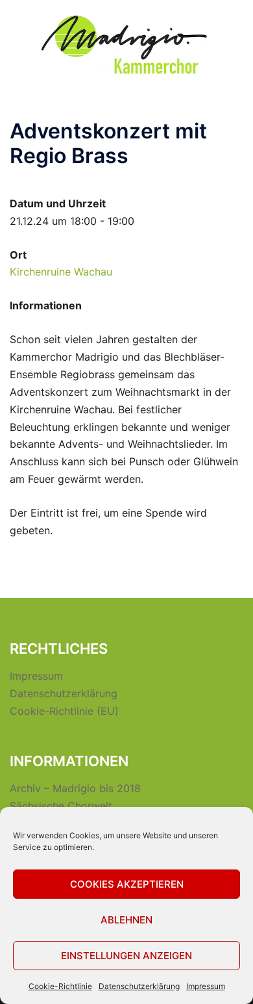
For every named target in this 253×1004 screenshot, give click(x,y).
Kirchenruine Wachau (61, 271)
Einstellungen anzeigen (126, 955)
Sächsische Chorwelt (61, 805)
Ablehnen (126, 920)
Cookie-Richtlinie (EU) (64, 710)
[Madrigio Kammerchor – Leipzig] (126, 44)
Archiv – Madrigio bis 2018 (75, 788)
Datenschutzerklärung (139, 986)
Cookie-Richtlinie (60, 986)
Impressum (205, 986)
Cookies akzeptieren (127, 884)
